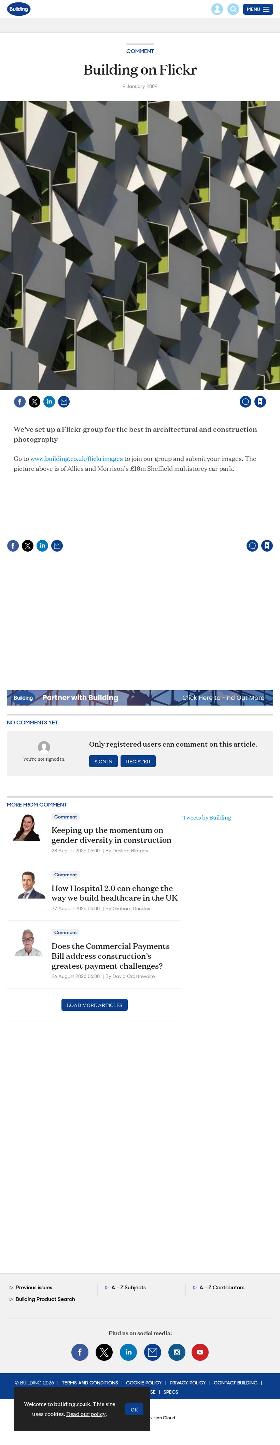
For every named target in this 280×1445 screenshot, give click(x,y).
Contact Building (235, 1383)
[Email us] (153, 1352)
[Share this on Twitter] (34, 402)
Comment (140, 51)
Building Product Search (45, 1299)
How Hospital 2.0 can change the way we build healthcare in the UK (115, 892)
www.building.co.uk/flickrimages (76, 458)
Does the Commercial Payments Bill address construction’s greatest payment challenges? (111, 955)
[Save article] (260, 402)
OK (134, 1409)
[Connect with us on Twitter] (104, 1352)
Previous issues (34, 1287)
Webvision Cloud (157, 1418)
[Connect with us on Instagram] (177, 1352)
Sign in (174, 387)
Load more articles (94, 1004)
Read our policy (86, 1414)
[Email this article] (64, 402)
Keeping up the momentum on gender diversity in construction (111, 834)
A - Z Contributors (221, 1287)
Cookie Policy (144, 1383)
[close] (265, 387)
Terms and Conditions (90, 1383)
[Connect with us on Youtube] (200, 1352)
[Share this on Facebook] (20, 402)
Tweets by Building (206, 817)
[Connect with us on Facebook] (80, 1352)
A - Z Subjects (128, 1287)
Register (138, 761)
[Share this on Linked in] (49, 402)
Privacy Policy (188, 1383)
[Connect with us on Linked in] (128, 1352)
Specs (171, 1392)
